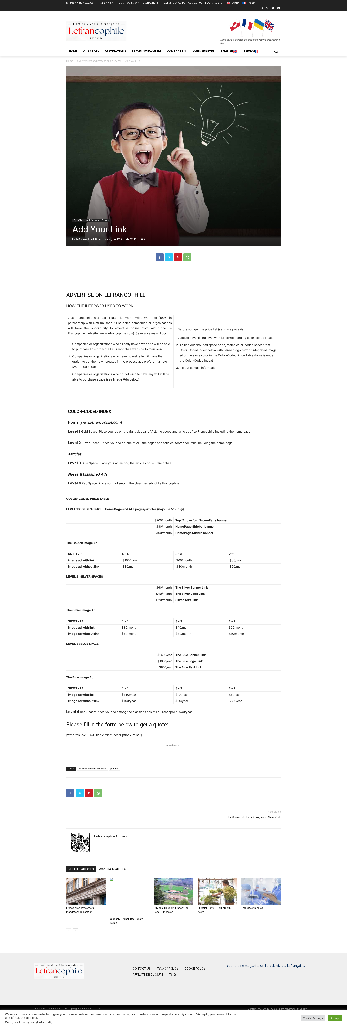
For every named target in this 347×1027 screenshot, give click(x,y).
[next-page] (75, 930)
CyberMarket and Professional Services (99, 61)
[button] (276, 51)
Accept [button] (335, 1018)
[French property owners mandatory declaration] (86, 891)
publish (114, 768)
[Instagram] (261, 8)
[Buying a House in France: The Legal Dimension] (173, 891)
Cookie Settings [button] (313, 1018)
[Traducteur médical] (261, 891)
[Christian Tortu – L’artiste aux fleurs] (217, 891)
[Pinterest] (178, 257)
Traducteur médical (252, 907)
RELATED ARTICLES (81, 869)
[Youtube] (278, 8)
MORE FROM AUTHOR (113, 869)
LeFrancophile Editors (88, 239)
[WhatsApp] (187, 257)
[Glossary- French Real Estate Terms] (129, 897)
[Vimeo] (272, 8)
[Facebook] (256, 8)
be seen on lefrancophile (92, 768)
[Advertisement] (173, 275)
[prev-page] (68, 930)
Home (69, 61)
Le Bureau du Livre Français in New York (254, 817)
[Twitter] (267, 8)
